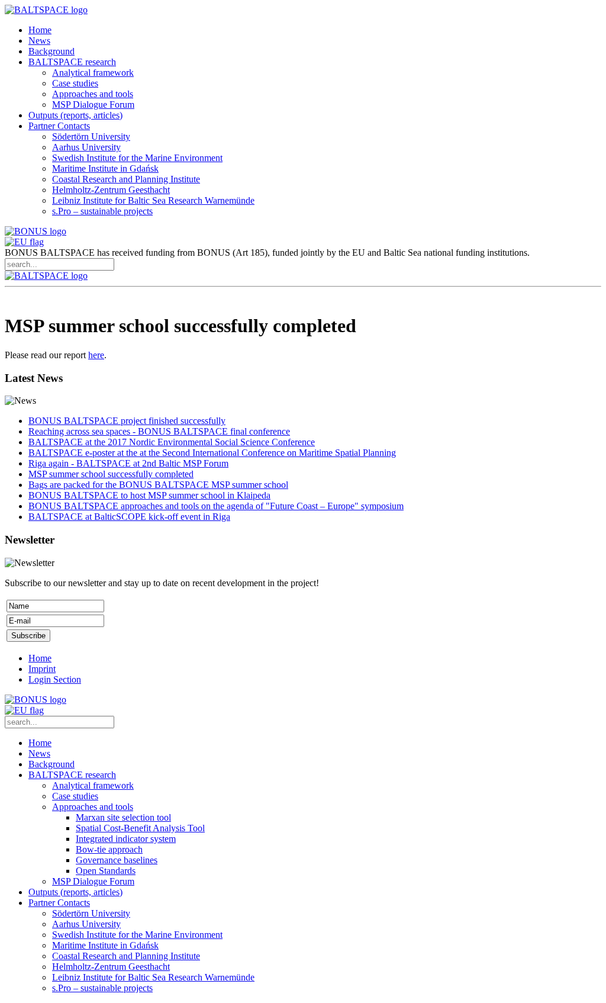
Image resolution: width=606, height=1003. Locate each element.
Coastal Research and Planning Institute (126, 179)
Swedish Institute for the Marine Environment (137, 158)
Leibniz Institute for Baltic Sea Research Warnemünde (153, 200)
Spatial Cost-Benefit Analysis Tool (140, 828)
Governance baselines (116, 860)
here (96, 355)
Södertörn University (91, 136)
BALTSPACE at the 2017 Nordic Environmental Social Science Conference (171, 442)
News (39, 41)
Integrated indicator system (126, 839)
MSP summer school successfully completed (111, 474)
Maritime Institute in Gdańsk (105, 168)
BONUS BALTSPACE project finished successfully (126, 421)
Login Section (54, 679)
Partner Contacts (59, 126)
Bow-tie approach (109, 849)
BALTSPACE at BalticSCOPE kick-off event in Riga (129, 517)
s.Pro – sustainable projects (102, 211)
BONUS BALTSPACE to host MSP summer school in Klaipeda (149, 495)
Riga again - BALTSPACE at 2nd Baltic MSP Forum (128, 463)
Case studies (75, 83)
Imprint (42, 669)
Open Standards (106, 871)
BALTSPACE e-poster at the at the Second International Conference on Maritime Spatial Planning (212, 453)
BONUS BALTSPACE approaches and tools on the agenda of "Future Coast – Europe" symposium (216, 506)
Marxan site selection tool (123, 817)
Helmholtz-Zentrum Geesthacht (111, 190)
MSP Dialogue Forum (93, 104)
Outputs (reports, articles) (75, 115)
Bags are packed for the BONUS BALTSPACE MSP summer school (158, 485)
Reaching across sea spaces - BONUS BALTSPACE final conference (159, 431)
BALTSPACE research (72, 62)
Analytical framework (93, 72)
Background (51, 51)
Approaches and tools (92, 94)
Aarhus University (86, 147)
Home (39, 30)
